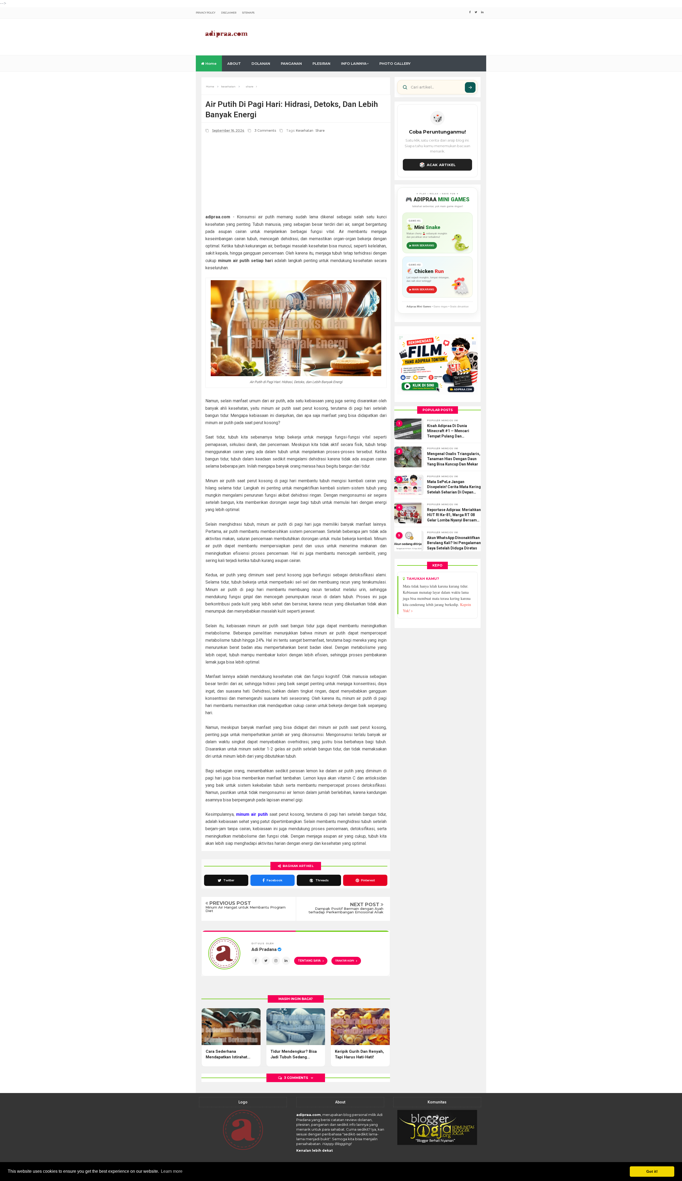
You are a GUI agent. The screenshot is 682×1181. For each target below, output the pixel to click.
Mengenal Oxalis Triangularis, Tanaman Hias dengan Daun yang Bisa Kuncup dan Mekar (453, 459)
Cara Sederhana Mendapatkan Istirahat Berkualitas (226, 1054)
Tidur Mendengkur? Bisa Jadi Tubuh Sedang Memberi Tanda (293, 1054)
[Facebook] (255, 961)
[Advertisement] (389, 36)
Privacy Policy (205, 12)
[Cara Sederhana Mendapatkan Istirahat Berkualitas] (231, 1026)
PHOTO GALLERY (395, 63)
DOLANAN (260, 63)
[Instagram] (276, 961)
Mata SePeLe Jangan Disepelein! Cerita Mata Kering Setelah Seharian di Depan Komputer (454, 487)
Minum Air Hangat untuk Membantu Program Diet (245, 909)
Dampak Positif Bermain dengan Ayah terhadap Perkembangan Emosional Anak (345, 910)
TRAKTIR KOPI (346, 961)
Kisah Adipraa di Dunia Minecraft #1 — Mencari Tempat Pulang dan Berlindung (448, 431)
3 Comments (265, 130)
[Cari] (470, 87)
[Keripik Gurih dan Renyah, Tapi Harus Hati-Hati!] (360, 1026)
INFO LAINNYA (354, 63)
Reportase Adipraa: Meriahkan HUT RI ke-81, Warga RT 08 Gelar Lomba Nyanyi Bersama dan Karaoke (454, 515)
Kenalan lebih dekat (314, 1150)
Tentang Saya (309, 960)
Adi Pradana (264, 949)
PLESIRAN (321, 63)
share (320, 130)
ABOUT (234, 63)
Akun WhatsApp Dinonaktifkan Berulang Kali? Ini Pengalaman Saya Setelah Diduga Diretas (454, 543)
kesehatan (304, 130)
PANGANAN (291, 63)
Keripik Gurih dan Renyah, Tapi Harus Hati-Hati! (359, 1054)
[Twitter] (266, 961)
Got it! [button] (652, 1171)
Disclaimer (228, 12)
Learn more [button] (171, 1171)
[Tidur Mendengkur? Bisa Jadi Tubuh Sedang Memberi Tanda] (295, 1026)
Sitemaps (248, 12)
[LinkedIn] (286, 961)
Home (210, 63)
